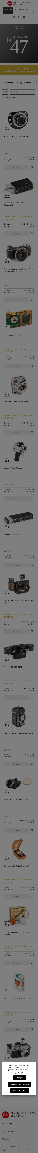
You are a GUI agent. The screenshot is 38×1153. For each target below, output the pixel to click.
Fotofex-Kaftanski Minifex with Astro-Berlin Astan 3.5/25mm (19, 270)
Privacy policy (16, 1073)
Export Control (7, 1150)
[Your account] (14, 17)
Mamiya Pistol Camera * (14, 468)
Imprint (24, 1073)
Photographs (21, 9)
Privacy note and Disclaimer (25, 1150)
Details (16, 167)
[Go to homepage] (19, 3)
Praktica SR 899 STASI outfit (16, 667)
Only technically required (20, 1084)
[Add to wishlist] (31, 167)
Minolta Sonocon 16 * (12, 534)
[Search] (33, 92)
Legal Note (12, 1147)
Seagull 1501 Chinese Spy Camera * (19, 733)
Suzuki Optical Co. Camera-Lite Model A (17, 933)
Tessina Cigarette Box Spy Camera (18, 999)
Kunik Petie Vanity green (14, 335)
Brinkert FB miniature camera (16, 137)
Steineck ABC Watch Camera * (16, 866)
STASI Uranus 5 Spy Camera (16, 800)
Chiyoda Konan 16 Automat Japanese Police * (15, 204)
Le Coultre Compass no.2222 (16, 402)
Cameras (7, 9)
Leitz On (33, 11)
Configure (19, 1078)
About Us (5, 1139)
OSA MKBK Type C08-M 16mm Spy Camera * (18, 602)
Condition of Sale (24, 1147)
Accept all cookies (19, 1091)
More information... (23, 1070)
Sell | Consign (7, 1131)
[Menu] (24, 17)
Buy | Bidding (7, 1123)
